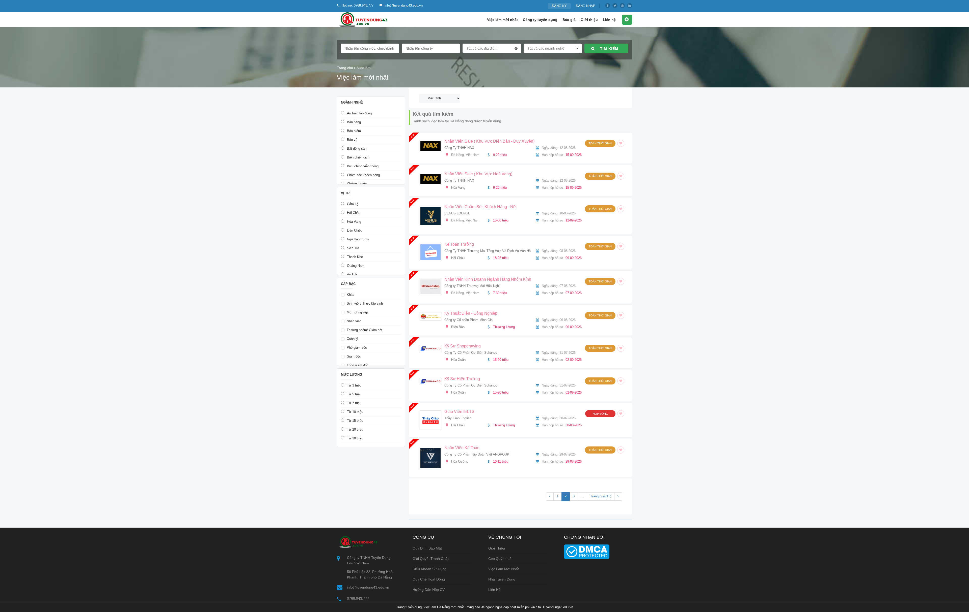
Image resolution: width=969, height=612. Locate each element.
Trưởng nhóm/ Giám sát (364, 330)
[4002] (619, 413)
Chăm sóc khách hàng (363, 175)
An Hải (352, 274)
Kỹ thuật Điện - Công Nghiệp (470, 313)
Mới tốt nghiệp (357, 312)
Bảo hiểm (354, 131)
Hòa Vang (458, 187)
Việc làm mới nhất (502, 20)
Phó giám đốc (357, 347)
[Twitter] (614, 5)
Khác (350, 295)
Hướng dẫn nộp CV (429, 590)
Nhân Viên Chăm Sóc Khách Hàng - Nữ (480, 207)
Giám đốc (354, 356)
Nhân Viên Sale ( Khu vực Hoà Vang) (478, 174)
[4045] (619, 143)
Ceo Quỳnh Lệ (500, 559)
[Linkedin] (629, 5)
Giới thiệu (589, 20)
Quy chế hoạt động (429, 579)
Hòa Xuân (458, 360)
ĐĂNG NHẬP (585, 6)
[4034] (619, 208)
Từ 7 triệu (354, 403)
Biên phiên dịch (358, 157)
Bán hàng (354, 122)
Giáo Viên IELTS (459, 411)
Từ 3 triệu (354, 385)
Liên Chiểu (354, 230)
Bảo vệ (352, 140)
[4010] (619, 380)
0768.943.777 (358, 598)
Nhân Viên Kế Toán (461, 448)
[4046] (619, 176)
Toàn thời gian (600, 143)
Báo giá (569, 20)
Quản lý (352, 339)
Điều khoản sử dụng (429, 569)
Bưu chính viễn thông (363, 166)
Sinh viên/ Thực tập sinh (365, 303)
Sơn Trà (353, 248)
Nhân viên (354, 321)
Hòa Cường (459, 461)
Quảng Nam (355, 266)
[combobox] (492, 49)
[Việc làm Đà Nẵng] (362, 19)
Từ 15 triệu (355, 421)
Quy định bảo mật (427, 548)
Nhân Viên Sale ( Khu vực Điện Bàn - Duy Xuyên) (489, 141)
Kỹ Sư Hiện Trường (462, 379)
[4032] (619, 246)
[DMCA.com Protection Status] (586, 551)
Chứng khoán (357, 184)
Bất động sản (356, 148)
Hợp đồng (600, 413)
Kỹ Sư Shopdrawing (462, 346)
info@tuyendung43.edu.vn (368, 587)
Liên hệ (609, 20)
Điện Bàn (458, 327)
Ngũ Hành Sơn (358, 239)
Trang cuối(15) (600, 496)
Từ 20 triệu (355, 429)
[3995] (619, 450)
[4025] (619, 315)
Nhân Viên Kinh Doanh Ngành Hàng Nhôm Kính (487, 279)
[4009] (619, 348)
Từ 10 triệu (355, 412)
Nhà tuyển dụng (501, 579)
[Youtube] (622, 5)
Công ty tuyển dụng (540, 20)
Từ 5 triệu (354, 394)
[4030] (619, 281)
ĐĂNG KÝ (559, 6)
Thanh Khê (355, 257)
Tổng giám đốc (357, 365)
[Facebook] (607, 5)
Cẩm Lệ (352, 204)
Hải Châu (458, 258)
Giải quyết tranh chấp (431, 559)
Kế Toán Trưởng (459, 244)
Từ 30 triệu (355, 438)
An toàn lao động (359, 113)
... (582, 496)
